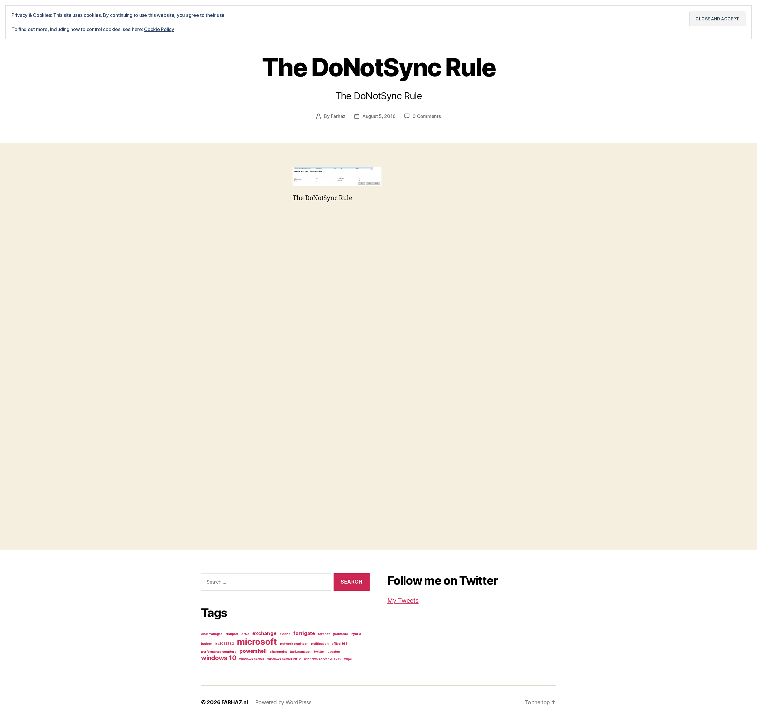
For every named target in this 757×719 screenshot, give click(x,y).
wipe (348, 659)
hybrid (356, 634)
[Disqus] (378, 301)
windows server (251, 659)
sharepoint (278, 652)
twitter (319, 652)
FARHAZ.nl (234, 702)
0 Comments (427, 116)
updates (333, 652)
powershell (253, 651)
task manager (300, 652)
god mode (340, 634)
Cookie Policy (159, 29)
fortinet (323, 634)
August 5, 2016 (378, 116)
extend (284, 634)
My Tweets (403, 600)
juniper (206, 644)
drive (245, 634)
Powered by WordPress (283, 702)
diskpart (231, 634)
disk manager (211, 634)
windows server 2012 (284, 659)
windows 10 (218, 658)
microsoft (257, 642)
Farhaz (338, 116)
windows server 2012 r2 (322, 659)
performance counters (219, 652)
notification (320, 644)
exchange (264, 633)
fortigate (304, 633)
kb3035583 (224, 644)
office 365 (339, 644)
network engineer (294, 644)
